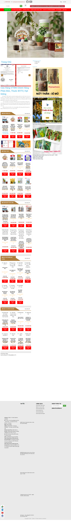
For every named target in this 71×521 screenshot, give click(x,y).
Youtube (2, 514)
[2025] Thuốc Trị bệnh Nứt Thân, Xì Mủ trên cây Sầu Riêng (46, 97)
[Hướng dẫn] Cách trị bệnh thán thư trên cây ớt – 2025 (45, 155)
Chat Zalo (2, 511)
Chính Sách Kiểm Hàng (38, 158)
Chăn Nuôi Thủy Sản (36, 9)
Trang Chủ (7, 9)
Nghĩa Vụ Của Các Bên (38, 157)
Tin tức (36, 63)
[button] (2, 75)
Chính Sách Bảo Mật (39, 411)
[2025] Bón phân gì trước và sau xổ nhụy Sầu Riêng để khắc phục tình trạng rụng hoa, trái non (27, 453)
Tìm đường (2, 508)
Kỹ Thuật (58, 9)
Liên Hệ (64, 1)
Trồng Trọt (26, 9)
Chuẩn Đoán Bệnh (17, 9)
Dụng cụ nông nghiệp (49, 9)
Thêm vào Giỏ (5, 137)
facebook (2, 517)
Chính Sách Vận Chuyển (40, 413)
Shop (61, 1)
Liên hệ (64, 9)
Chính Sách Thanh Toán (38, 156)
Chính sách (37, 61)
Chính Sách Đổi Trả (39, 410)
